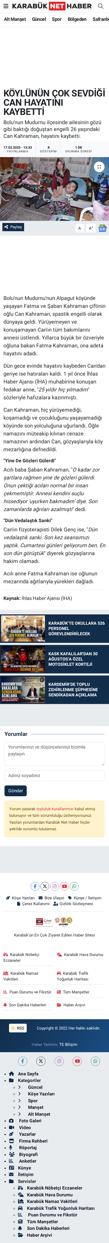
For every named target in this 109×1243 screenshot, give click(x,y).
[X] (44, 886)
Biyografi (28, 1154)
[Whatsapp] (74, 886)
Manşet (35, 1107)
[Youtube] (64, 886)
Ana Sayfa (28, 1073)
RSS (20, 1028)
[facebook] (22, 1061)
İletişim (26, 1174)
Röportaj (27, 1147)
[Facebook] (35, 886)
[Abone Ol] (102, 227)
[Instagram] (54, 886)
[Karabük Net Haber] (52, 6)
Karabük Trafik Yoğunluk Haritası (73, 976)
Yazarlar (27, 1134)
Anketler (27, 1161)
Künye (24, 1168)
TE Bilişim (68, 1044)
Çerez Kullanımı (36, 903)
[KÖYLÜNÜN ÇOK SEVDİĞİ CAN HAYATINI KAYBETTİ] (54, 189)
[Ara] (101, 6)
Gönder (15, 790)
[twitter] (41, 1061)
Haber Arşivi (74, 1005)
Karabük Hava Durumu (83, 954)
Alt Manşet (15, 19)
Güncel (39, 19)
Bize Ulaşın (54, 898)
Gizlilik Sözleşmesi (76, 903)
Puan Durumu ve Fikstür (30, 992)
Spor (56, 19)
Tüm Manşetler (76, 992)
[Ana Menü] (5, 6)
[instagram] (59, 1061)
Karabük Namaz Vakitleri (21, 976)
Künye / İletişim (87, 898)
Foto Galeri (30, 1120)
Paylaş (16, 227)
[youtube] (77, 1061)
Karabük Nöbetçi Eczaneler (21, 957)
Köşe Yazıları (23, 898)
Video (24, 1127)
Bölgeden (77, 19)
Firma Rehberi (33, 1141)
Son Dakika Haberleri (27, 1005)
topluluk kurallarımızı (56, 809)
